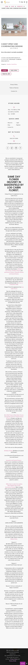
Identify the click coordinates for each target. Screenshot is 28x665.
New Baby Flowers (19, 415)
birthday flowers (16, 270)
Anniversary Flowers (10, 487)
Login (17, 122)
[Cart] (22, 2)
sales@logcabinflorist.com (14, 143)
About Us (10, 122)
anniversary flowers (9, 272)
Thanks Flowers (19, 416)
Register (18, 125)
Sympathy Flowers (10, 416)
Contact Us (14, 91)
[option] (14, 27)
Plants (8, 418)
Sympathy (20, 6)
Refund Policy (14, 539)
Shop (12, 6)
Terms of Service (13, 87)
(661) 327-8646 (14, 138)
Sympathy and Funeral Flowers (13, 460)
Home (6, 6)
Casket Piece (14, 64)
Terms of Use (12, 660)
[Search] (20, 2)
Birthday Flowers (8, 450)
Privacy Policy (14, 84)
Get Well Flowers (9, 415)
